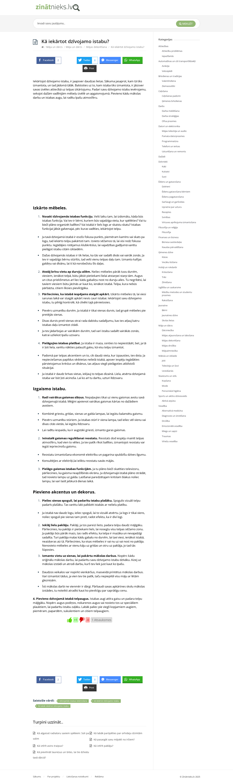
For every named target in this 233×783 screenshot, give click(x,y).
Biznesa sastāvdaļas (172, 242)
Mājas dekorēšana (96, 47)
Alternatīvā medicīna (172, 410)
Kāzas (165, 257)
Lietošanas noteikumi (77, 776)
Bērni (164, 310)
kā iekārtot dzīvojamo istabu (106, 701)
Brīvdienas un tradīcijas (170, 76)
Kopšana (166, 380)
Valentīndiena (169, 80)
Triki (164, 277)
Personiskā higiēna (171, 390)
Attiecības (163, 46)
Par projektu (53, 776)
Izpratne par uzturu (172, 206)
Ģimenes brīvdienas (172, 101)
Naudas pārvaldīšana (172, 247)
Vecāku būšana (169, 262)
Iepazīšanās (168, 56)
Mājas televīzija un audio (174, 131)
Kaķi (164, 166)
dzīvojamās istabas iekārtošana (73, 701)
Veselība (162, 405)
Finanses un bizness (168, 237)
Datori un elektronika (169, 126)
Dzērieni (166, 186)
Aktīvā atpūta (169, 400)
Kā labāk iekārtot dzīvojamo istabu (53, 706)
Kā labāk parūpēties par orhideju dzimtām (118, 733)
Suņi (164, 176)
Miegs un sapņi (169, 431)
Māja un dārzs (54, 47)
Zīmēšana (167, 282)
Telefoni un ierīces (171, 146)
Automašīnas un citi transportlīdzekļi (176, 61)
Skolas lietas (168, 320)
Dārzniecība (168, 330)
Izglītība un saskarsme (169, 287)
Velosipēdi (167, 71)
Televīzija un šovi (170, 365)
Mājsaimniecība (170, 350)
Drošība (166, 420)
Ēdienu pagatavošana (173, 196)
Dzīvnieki (163, 161)
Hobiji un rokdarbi (167, 267)
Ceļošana (163, 91)
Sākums (37, 776)
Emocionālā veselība (172, 426)
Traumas (166, 436)
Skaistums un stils (167, 375)
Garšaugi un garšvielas (173, 201)
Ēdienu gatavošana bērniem (176, 191)
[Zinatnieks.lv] (57, 8)
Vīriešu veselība (169, 441)
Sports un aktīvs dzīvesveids (172, 396)
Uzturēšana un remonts (174, 151)
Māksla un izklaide (167, 355)
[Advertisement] (89, 127)
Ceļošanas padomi (171, 95)
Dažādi (161, 156)
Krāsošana (167, 272)
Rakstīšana (167, 300)
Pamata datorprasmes (173, 136)
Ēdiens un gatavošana (169, 181)
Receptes (166, 212)
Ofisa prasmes (169, 121)
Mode (165, 385)
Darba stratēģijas (170, 116)
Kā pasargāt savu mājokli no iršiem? (114, 739)
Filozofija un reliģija (168, 227)
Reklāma (99, 776)
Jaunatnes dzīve (170, 315)
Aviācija (165, 65)
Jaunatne (163, 305)
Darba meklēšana (170, 110)
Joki (163, 360)
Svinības (166, 217)
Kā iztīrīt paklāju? (103, 745)
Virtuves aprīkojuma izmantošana (179, 222)
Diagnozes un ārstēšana (174, 415)
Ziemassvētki (168, 86)
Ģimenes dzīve (165, 252)
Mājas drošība (169, 345)
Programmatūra (170, 141)
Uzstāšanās (167, 370)
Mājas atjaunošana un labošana (178, 335)
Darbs (161, 106)
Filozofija (166, 232)
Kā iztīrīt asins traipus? (50, 745)
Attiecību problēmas (172, 50)
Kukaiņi (165, 171)
